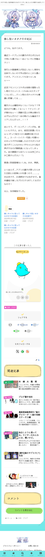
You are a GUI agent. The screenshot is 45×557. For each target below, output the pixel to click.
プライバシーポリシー (11, 546)
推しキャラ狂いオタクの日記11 (30, 214)
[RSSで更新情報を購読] (26, 297)
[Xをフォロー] (18, 297)
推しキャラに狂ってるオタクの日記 (12, 226)
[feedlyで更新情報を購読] (22, 297)
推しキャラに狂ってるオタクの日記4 (12, 214)
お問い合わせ (33, 546)
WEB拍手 (21, 198)
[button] (29, 331)
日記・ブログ (11, 307)
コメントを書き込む (24, 510)
